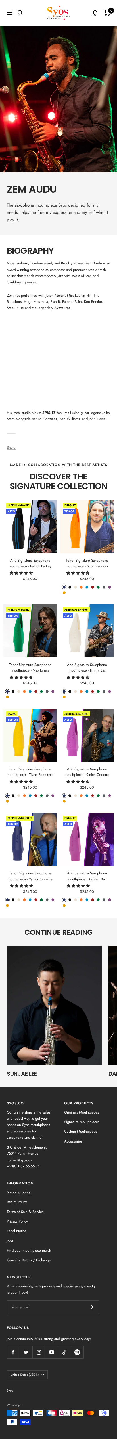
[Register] (91, 1307)
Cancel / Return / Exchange (29, 1260)
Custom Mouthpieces (80, 1131)
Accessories (73, 1141)
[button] (22, 573)
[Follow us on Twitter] (26, 1352)
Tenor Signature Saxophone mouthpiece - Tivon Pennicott (30, 772)
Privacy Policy (17, 1221)
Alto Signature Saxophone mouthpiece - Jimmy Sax (87, 667)
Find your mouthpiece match (29, 1250)
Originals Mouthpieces (81, 1112)
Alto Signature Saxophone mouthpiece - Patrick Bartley (30, 563)
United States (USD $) (25, 1374)
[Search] (20, 12)
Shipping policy (19, 1192)
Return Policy (17, 1201)
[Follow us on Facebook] (13, 1352)
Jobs (10, 1240)
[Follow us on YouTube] (51, 1352)
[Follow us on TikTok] (64, 1352)
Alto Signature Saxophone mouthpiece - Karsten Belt (87, 876)
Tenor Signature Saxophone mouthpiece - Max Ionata (30, 667)
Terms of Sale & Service (25, 1211)
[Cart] (107, 13)
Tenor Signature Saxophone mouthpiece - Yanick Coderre (30, 876)
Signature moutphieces (81, 1122)
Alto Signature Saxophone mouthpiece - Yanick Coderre (86, 772)
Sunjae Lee (22, 1074)
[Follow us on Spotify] (77, 1352)
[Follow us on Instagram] (38, 1352)
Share (11, 447)
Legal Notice (16, 1231)
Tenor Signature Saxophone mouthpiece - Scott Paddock (87, 563)
